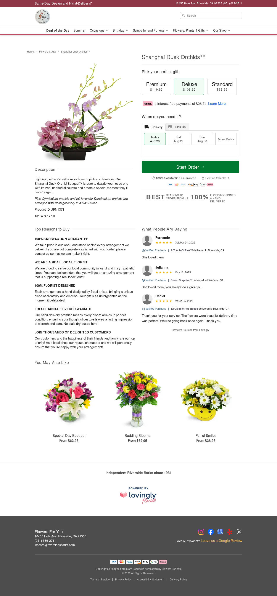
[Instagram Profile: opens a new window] (201, 532)
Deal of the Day (57, 30)
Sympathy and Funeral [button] (149, 30)
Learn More (217, 103)
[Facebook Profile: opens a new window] (211, 532)
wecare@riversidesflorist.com (55, 545)
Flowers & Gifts (47, 51)
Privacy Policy (123, 579)
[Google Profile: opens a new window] (220, 532)
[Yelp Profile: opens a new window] (230, 532)
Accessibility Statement (150, 579)
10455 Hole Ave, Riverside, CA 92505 (60, 536)
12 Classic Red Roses (184, 309)
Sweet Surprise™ (181, 280)
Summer (79, 30)
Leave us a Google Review (221, 540)
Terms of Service (100, 579)
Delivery (157, 127)
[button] (266, 577)
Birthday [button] (119, 30)
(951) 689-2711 (45, 540)
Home (30, 51)
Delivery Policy (178, 579)
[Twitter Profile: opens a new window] (239, 532)
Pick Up (180, 127)
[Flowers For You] (66, 16)
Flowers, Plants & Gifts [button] (189, 30)
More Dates (226, 139)
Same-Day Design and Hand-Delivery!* (64, 3)
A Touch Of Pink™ (182, 250)
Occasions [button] (97, 30)
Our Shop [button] (220, 30)
